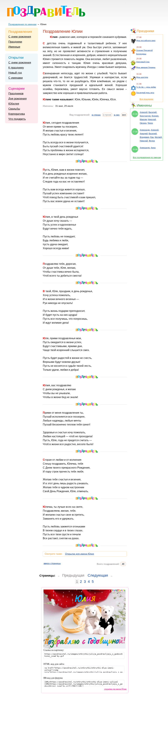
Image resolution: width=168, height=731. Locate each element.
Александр (145, 130)
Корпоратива (16, 113)
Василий (152, 112)
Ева (152, 137)
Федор (152, 141)
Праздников (15, 93)
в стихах (96, 114)
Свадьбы (14, 108)
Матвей (158, 137)
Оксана (143, 123)
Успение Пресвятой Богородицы (144, 52)
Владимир (144, 137)
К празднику (16, 67)
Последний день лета (145, 93)
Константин (145, 116)
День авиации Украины (145, 67)
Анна (153, 148)
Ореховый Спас (143, 62)
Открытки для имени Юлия (79, 553)
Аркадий (144, 133)
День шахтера (142, 77)
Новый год (15, 72)
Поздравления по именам (22, 24)
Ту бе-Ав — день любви (146, 87)
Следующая (98, 575)
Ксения (155, 116)
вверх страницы (52, 563)
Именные (14, 46)
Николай (152, 119)
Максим (143, 119)
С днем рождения (19, 36)
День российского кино (145, 40)
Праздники (15, 41)
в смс (117, 114)
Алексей (143, 112)
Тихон (150, 123)
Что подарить (17, 118)
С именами (15, 77)
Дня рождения (17, 98)
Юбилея (13, 103)
